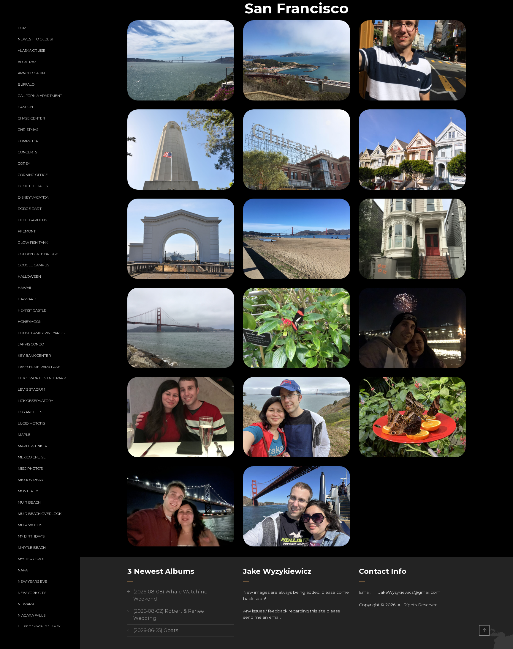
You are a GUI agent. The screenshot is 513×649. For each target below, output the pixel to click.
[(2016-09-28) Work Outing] (412, 60)
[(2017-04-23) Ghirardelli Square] (296, 149)
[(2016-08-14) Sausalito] (296, 60)
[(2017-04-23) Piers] (180, 239)
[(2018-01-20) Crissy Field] (296, 239)
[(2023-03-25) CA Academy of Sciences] (412, 417)
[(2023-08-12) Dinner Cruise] (180, 506)
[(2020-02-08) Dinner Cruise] (180, 417)
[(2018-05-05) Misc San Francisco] (412, 239)
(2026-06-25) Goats (155, 630)
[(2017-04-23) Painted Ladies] (412, 149)
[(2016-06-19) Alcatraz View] (180, 60)
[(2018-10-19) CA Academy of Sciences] (296, 328)
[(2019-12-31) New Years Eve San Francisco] (412, 328)
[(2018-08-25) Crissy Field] (180, 328)
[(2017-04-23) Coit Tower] (180, 149)
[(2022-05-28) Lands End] (296, 417)
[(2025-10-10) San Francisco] (296, 506)
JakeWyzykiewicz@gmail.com (409, 592)
